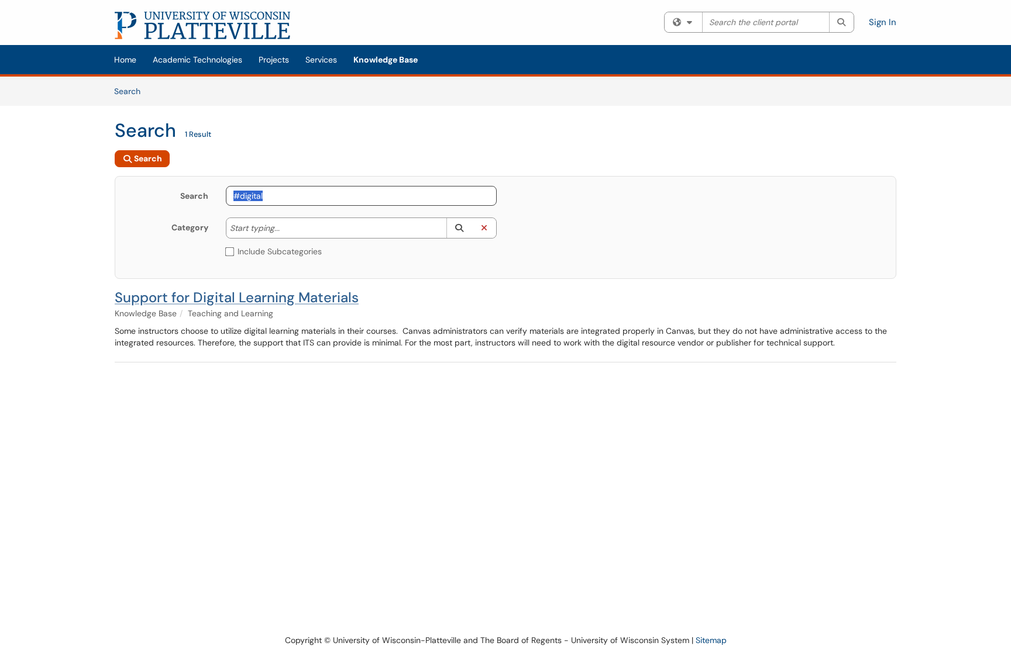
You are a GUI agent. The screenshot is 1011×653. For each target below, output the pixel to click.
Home (125, 59)
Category (189, 227)
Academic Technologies (197, 59)
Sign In (882, 22)
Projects (274, 59)
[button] (459, 228)
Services (321, 59)
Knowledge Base (385, 59)
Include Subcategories (280, 251)
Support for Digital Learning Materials (237, 297)
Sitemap (711, 640)
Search (131, 90)
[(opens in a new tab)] (202, 25)
